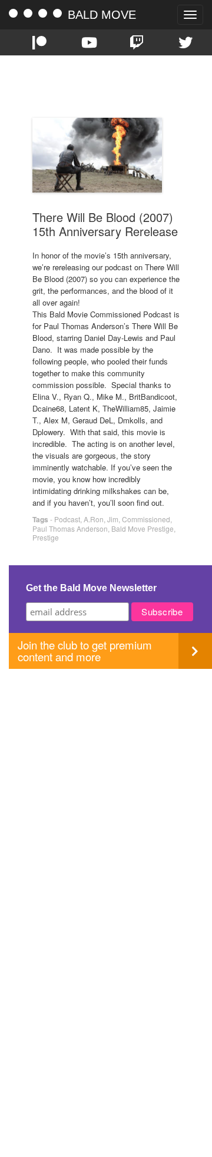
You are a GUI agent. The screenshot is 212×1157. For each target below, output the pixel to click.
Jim (112, 519)
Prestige (45, 537)
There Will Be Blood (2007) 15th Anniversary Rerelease (105, 224)
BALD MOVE (102, 14)
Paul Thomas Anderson (70, 528)
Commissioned (146, 519)
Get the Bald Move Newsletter (91, 588)
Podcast (67, 519)
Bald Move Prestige (142, 528)
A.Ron (94, 519)
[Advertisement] (106, 775)
